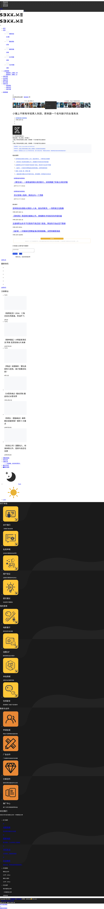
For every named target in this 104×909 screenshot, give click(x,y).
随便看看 (12, 899)
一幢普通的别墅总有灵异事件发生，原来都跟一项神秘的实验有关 (33, 174)
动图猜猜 (6, 70)
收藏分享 (5, 461)
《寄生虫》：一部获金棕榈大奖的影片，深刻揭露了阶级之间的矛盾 (41, 182)
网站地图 (18, 899)
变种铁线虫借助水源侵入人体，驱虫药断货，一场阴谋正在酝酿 (33, 158)
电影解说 (24, 118)
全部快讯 (3, 287)
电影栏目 (5, 83)
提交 (21, 253)
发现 (4, 30)
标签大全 (5, 4)
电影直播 (6, 467)
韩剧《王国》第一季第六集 (23, 171)
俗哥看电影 (19, 118)
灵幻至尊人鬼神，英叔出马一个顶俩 (28, 195)
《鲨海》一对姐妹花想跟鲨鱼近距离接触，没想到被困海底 (31, 168)
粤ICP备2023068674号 (7, 900)
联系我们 (26, 97)
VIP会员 (6, 465)
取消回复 (15, 253)
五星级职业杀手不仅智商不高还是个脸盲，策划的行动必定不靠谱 (33, 164)
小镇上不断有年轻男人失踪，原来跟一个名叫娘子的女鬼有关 (32, 148)
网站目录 (5, 2)
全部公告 (3, 259)
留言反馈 (5, 5)
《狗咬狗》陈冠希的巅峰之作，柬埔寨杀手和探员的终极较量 (32, 161)
